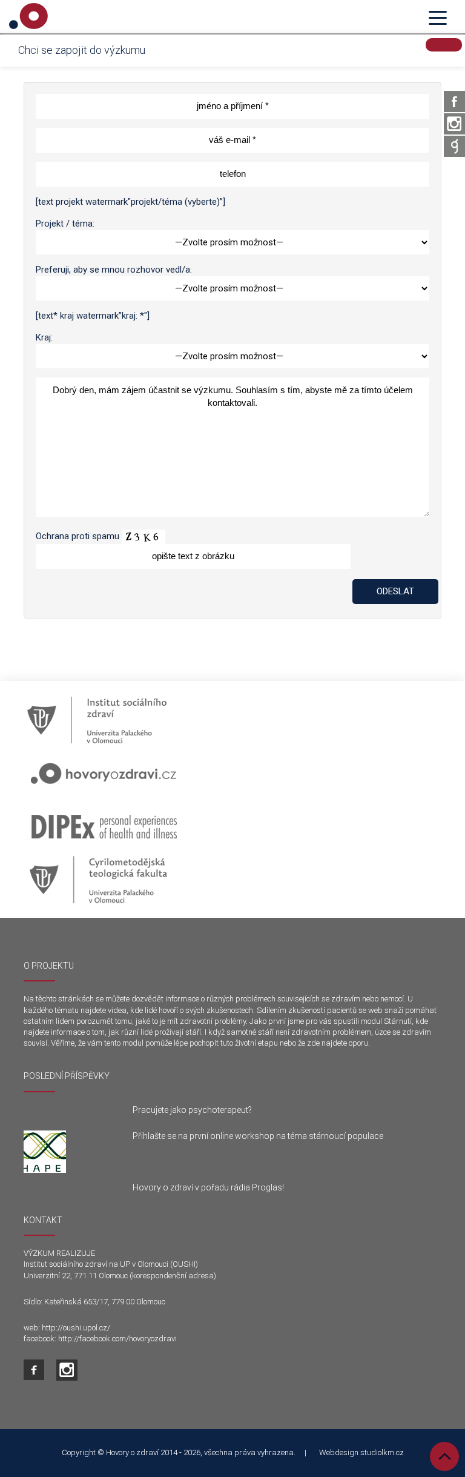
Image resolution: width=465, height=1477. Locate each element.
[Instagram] (454, 123)
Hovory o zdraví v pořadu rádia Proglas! (208, 1187)
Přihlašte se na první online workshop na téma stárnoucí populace (258, 1136)
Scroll (444, 1456)
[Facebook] (454, 101)
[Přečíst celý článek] (69, 1151)
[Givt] (454, 146)
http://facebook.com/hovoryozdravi (117, 1338)
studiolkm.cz (382, 1452)
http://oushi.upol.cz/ (76, 1327)
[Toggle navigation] (438, 16)
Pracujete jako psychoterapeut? (192, 1110)
